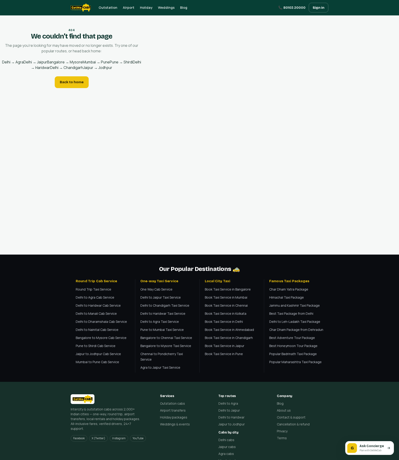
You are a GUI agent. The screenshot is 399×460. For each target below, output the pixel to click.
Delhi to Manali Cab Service (96, 313)
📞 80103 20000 (291, 8)
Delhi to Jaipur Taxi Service (160, 297)
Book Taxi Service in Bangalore (228, 289)
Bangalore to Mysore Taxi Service (165, 346)
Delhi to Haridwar (231, 417)
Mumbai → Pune (96, 62)
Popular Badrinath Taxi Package (293, 354)
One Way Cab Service (156, 289)
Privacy (282, 431)
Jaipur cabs (227, 447)
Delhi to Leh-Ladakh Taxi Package (294, 321)
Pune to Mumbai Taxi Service (162, 329)
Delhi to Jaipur (229, 410)
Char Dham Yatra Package (288, 289)
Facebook (79, 438)
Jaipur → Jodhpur (97, 67)
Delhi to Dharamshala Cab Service (101, 321)
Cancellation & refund (293, 424)
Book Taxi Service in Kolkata (225, 313)
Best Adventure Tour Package (292, 337)
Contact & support (291, 417)
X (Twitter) (98, 438)
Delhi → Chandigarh (66, 67)
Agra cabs (226, 453)
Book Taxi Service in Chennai (226, 305)
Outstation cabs (172, 403)
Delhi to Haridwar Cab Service (98, 305)
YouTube (138, 438)
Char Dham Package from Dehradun (296, 329)
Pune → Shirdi (121, 62)
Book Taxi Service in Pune (224, 354)
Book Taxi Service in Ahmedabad (229, 329)
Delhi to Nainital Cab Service (97, 329)
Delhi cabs (226, 440)
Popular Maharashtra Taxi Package (295, 362)
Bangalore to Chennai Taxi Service (166, 337)
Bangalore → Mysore (65, 62)
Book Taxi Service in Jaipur (224, 346)
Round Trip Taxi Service (93, 289)
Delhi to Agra (228, 403)
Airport (128, 7)
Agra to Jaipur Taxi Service (160, 367)
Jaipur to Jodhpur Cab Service (98, 354)
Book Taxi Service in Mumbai (226, 297)
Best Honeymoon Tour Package (293, 346)
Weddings (166, 7)
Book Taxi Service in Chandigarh (229, 337)
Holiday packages (173, 417)
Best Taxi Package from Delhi (291, 313)
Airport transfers (173, 410)
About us (284, 410)
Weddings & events (175, 424)
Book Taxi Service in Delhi (224, 321)
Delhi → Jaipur (35, 62)
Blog (183, 7)
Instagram (119, 438)
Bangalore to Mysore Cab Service (101, 337)
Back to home (72, 82)
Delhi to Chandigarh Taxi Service (164, 305)
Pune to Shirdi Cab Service (95, 346)
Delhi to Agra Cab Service (95, 297)
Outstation (108, 7)
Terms (282, 438)
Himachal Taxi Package (286, 297)
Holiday (146, 7)
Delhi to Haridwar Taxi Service (162, 313)
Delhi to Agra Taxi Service (159, 321)
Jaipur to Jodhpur (231, 424)
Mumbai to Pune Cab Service (97, 362)
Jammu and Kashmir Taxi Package (294, 305)
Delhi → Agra (13, 62)
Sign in (318, 8)
